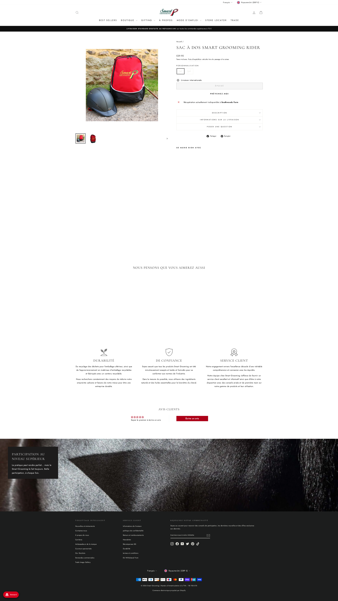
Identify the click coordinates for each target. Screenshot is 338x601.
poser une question (219, 127)
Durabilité (126, 548)
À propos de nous (82, 535)
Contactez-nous (81, 530)
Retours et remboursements (133, 535)
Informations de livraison (132, 526)
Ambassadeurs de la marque (86, 544)
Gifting (147, 20)
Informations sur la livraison (219, 120)
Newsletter (127, 539)
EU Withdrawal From (131, 557)
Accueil (179, 41)
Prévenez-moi (219, 93)
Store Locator (216, 20)
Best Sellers (108, 20)
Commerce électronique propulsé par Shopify (169, 590)
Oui (180, 71)
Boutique (128, 20)
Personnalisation (187, 65)
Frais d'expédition (194, 59)
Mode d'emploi (188, 20)
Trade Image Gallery (83, 562)
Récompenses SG (129, 544)
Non (189, 71)
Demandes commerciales (84, 557)
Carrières (78, 539)
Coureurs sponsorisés (83, 548)
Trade (235, 20)
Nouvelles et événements (85, 526)
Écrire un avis (192, 418)
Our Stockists (80, 553)
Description (219, 113)
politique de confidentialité (133, 530)
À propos (166, 20)
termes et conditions (130, 553)
